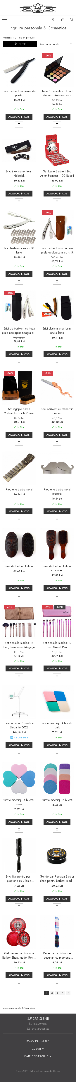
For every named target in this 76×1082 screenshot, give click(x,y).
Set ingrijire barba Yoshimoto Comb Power (19, 411)
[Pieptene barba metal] (19, 468)
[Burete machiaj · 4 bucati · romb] (57, 702)
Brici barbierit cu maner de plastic (19, 93)
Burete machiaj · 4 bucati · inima (19, 802)
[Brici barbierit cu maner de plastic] (19, 70)
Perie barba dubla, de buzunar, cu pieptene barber (57, 955)
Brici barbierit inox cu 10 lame (19, 250)
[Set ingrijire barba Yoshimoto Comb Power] (19, 388)
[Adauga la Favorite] (19, 124)
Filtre (21, 44)
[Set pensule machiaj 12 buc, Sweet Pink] (57, 621)
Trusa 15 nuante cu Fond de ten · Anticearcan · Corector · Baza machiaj (57, 93)
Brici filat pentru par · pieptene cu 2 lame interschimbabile (19, 878)
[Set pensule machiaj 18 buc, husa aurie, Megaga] (19, 621)
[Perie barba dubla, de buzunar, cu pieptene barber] (57, 932)
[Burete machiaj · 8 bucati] (57, 779)
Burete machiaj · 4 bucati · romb (57, 725)
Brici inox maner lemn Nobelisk (19, 173)
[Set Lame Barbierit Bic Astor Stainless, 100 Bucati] (57, 150)
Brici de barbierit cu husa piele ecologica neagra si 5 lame (19, 330)
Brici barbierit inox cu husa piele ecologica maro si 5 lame (57, 250)
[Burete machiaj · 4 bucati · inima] (19, 779)
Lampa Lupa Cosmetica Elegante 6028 (19, 725)
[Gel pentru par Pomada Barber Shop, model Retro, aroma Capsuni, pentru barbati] (19, 932)
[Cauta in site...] (72, 19)
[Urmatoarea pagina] (68, 993)
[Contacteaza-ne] (54, 19)
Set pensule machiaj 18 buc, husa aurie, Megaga (19, 645)
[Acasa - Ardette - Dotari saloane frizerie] (38, 8)
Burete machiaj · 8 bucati (57, 800)
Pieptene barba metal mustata (57, 491)
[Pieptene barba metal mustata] (57, 468)
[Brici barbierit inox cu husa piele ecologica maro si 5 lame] (57, 227)
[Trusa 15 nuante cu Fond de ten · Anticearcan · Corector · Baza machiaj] (57, 70)
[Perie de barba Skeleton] (19, 545)
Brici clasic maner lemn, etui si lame (57, 330)
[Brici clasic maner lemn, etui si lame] (57, 307)
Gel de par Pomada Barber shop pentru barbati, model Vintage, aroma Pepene (57, 878)
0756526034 (40, 1024)
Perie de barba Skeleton (19, 566)
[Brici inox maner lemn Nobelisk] (19, 150)
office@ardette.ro (40, 1029)
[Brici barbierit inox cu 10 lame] (19, 227)
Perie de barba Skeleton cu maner (57, 568)
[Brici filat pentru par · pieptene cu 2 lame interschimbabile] (19, 855)
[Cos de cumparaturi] (63, 19)
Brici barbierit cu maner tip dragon (57, 411)
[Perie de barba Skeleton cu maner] (57, 545)
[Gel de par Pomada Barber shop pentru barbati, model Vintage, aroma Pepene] (57, 855)
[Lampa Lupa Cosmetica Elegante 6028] (19, 702)
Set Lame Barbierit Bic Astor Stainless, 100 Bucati (57, 173)
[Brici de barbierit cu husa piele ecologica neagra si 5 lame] (19, 307)
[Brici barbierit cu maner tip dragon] (57, 388)
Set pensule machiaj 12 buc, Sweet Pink (57, 645)
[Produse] (5, 20)
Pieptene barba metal (19, 489)
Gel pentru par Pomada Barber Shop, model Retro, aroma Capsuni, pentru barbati (19, 955)
